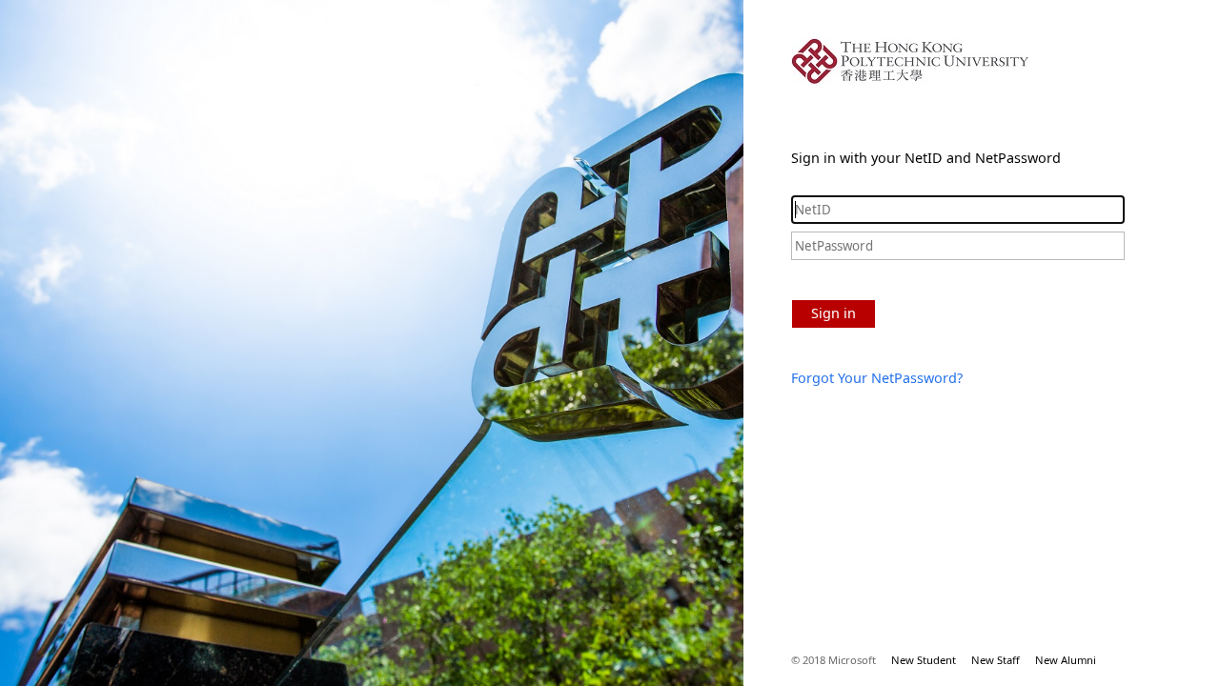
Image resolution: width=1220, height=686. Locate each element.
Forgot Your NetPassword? (877, 378)
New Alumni (1065, 660)
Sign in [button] (833, 313)
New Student (923, 660)
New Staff (995, 660)
